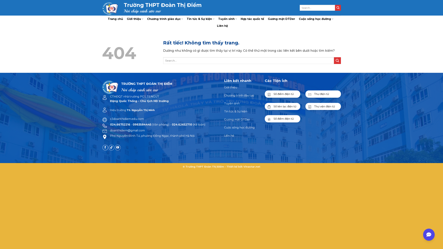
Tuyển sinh (226, 19)
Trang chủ (115, 19)
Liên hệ (222, 25)
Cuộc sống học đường (315, 19)
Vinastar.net (251, 166)
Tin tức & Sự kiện (199, 19)
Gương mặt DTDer (281, 19)
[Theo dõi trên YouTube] (118, 147)
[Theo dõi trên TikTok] (111, 147)
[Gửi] (338, 8)
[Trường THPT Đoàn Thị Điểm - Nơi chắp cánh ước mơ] (110, 8)
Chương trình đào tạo (239, 95)
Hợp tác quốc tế (252, 19)
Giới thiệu (134, 19)
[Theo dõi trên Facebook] (105, 147)
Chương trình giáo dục (164, 19)
